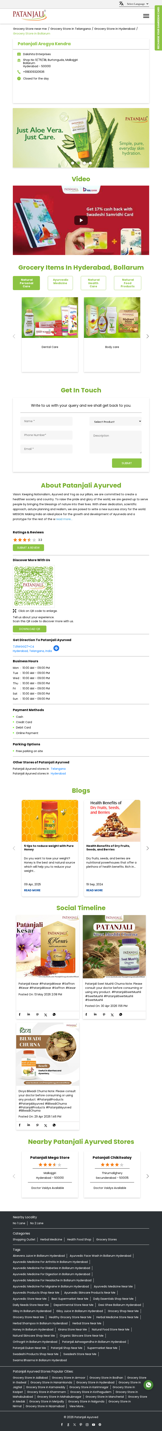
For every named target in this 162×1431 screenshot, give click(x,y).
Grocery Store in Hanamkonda (51, 1382)
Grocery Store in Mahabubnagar (59, 1397)
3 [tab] (84, 163)
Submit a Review (28, 548)
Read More (32, 890)
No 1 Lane (19, 1223)
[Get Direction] (56, 650)
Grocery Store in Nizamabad (45, 1406)
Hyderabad (58, 773)
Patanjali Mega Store (50, 1157)
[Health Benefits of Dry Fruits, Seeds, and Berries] (112, 821)
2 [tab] (78, 163)
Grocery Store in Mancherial (105, 1397)
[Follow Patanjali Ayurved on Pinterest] (81, 1424)
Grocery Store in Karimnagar (88, 1387)
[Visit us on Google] (68, 1424)
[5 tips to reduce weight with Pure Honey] (50, 821)
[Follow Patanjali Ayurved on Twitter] (74, 1424)
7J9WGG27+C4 (23, 647)
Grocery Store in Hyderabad (95, 1382)
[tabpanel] (81, 138)
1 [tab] (72, 163)
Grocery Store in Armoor (68, 1378)
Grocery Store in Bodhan (106, 1378)
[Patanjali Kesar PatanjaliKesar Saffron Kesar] (47, 947)
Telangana (58, 769)
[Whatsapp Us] (148, 1385)
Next (146, 336)
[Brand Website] (100, 1424)
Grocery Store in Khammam (46, 1392)
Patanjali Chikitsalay (112, 1157)
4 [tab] (90, 163)
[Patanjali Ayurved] (30, 16)
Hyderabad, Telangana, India (32, 651)
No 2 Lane (36, 1223)
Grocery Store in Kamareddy (45, 1387)
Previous (16, 336)
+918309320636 (33, 72)
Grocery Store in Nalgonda (86, 1401)
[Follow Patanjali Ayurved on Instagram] (87, 1424)
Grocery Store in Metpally (46, 1401)
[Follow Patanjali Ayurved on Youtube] (93, 1424)
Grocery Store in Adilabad (30, 1378)
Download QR (29, 629)
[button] (81, 220)
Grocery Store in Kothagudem (90, 1392)
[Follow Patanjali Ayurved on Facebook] (62, 1424)
